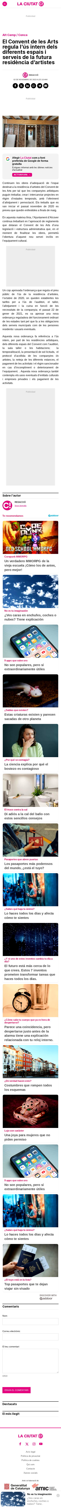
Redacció (33, 75)
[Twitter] (21, 85)
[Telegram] (39, 85)
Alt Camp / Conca (14, 35)
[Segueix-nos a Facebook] (20, 1444)
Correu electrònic (11, 1331)
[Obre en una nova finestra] (17, 1487)
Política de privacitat (30, 1456)
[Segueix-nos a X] (27, 1444)
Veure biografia (20, 506)
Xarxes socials (31, 1473)
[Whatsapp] (33, 85)
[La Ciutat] (30, 3)
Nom (4, 1315)
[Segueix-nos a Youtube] (41, 1444)
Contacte (30, 1468)
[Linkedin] (27, 85)
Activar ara (20, 174)
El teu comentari (10, 1346)
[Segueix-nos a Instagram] (34, 1444)
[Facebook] (15, 85)
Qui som (30, 1464)
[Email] (45, 85)
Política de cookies (30, 1460)
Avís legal (30, 1452)
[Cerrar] (58, 1495)
